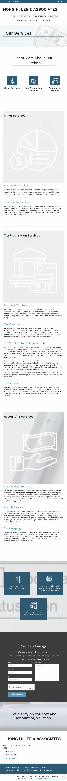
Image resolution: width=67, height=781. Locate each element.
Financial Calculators (45, 16)
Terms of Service (44, 778)
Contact (35, 20)
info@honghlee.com (52, 656)
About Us (22, 20)
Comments (38, 662)
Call (6, 2)
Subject (10, 669)
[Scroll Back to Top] (64, 777)
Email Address (12, 676)
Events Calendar (46, 770)
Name (10, 662)
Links (19, 770)
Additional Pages (30, 770)
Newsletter (10, 770)
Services (23, 16)
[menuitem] (12, 16)
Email (62, 2)
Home (12, 16)
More (46, 20)
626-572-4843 (13, 2)
